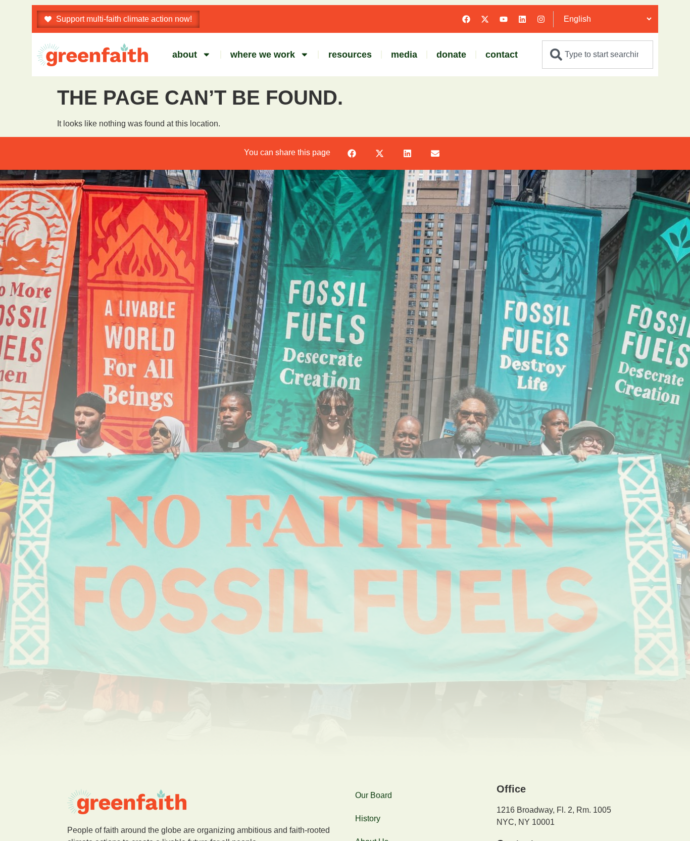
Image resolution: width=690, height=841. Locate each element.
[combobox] (597, 54)
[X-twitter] (485, 19)
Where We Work (262, 55)
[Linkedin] (522, 19)
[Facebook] (466, 19)
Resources (350, 55)
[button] (351, 153)
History (367, 818)
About (184, 55)
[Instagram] (541, 19)
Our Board (373, 795)
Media (404, 55)
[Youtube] (504, 19)
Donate (451, 55)
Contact (501, 55)
